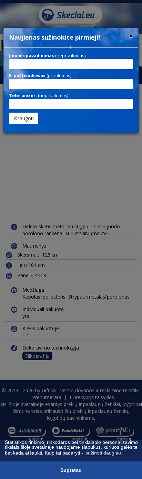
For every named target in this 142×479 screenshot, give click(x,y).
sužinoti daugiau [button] (103, 453)
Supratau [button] (71, 470)
